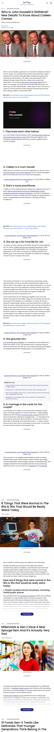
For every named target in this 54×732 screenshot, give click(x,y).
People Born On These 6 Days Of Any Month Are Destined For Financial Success (25, 397)
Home (2, 8)
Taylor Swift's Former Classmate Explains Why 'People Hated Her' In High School (27, 386)
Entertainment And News (13, 8)
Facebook (43, 466)
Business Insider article (21, 688)
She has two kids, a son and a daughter (17, 173)
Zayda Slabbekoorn (6, 638)
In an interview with (10, 342)
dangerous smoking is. (28, 596)
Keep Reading (27, 614)
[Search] (46, 2)
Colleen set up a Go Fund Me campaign (28, 247)
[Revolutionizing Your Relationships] (27, 2)
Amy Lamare (4, 26)
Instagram (32, 466)
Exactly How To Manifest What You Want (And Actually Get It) (26, 390)
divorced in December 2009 (31, 82)
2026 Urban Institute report (14, 696)
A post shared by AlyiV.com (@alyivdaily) (18, 179)
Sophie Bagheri (5, 514)
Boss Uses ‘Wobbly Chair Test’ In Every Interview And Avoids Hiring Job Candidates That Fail (27, 393)
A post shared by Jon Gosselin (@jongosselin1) (20, 236)
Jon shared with (30, 415)
